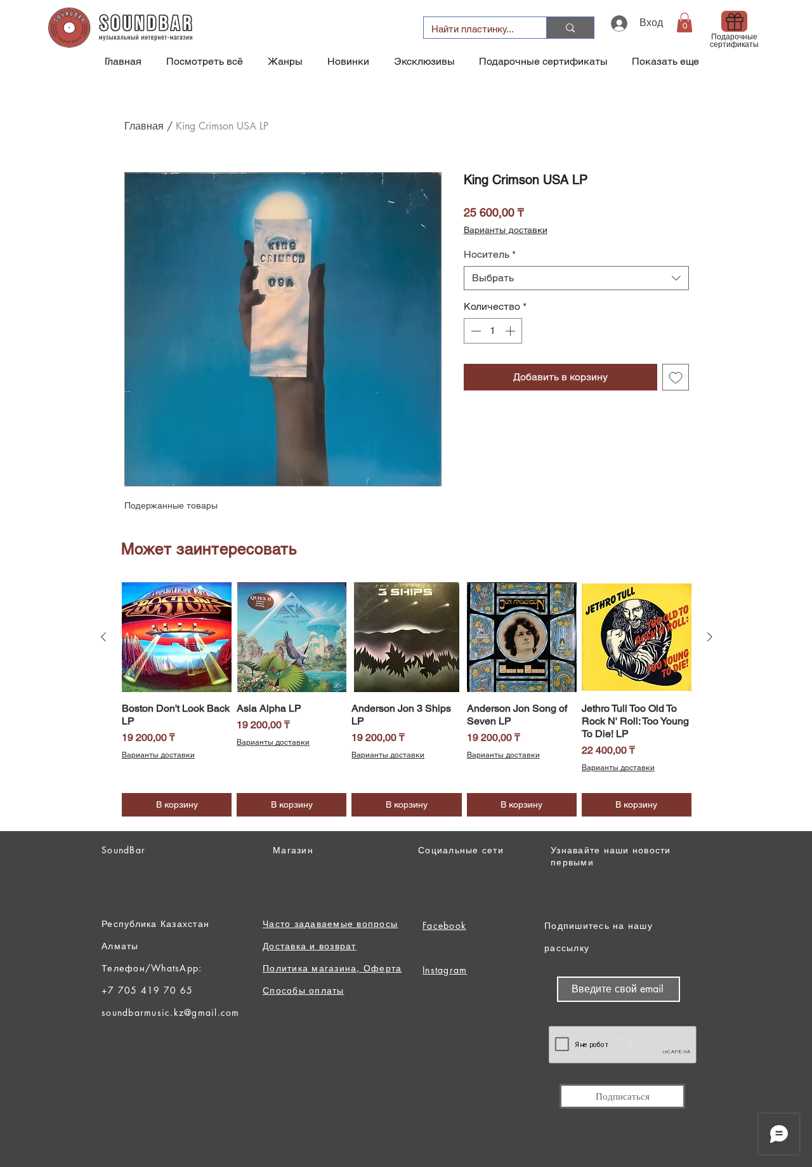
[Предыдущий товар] (103, 636)
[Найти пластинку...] (570, 27)
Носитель (490, 254)
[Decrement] (474, 331)
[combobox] (576, 278)
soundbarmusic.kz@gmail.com (171, 1012)
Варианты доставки (505, 230)
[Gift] (734, 21)
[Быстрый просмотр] (177, 637)
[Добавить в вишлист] (675, 377)
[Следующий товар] (709, 636)
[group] (406, 699)
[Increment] (511, 331)
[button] (684, 22)
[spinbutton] (492, 331)
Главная (144, 126)
